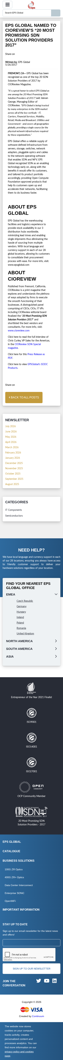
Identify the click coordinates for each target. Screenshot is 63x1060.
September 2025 (14, 479)
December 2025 (14, 463)
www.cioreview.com (19, 330)
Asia (10, 656)
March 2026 (12, 447)
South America (19, 649)
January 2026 (12, 458)
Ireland (20, 617)
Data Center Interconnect (19, 885)
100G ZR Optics (14, 869)
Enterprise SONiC (14, 893)
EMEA (10, 594)
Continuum (38, 1016)
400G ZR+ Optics (14, 877)
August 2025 (12, 484)
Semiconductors (14, 516)
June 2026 (11, 431)
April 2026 (10, 442)
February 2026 (13, 453)
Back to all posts (24, 397)
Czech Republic (25, 601)
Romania (21, 628)
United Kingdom (25, 633)
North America (19, 641)
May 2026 (10, 437)
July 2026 (10, 426)
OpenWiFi (10, 901)
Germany (21, 606)
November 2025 (14, 468)
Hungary (21, 612)
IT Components (13, 510)
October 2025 (12, 474)
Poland (20, 623)
